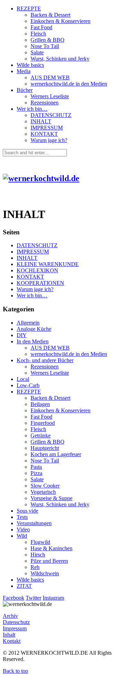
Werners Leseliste (50, 96)
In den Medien (33, 341)
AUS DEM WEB (50, 77)
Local (23, 379)
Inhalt (9, 635)
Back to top (15, 671)
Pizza (36, 473)
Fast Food (41, 27)
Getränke (41, 435)
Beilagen (40, 404)
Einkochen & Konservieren (60, 21)
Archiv (10, 616)
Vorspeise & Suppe (51, 498)
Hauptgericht (45, 448)
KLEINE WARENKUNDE (48, 264)
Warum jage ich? (49, 140)
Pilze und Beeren (49, 561)
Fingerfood (43, 423)
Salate (37, 52)
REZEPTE (29, 8)
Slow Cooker (45, 486)
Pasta (36, 467)
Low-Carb (28, 385)
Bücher (25, 90)
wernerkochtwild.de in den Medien (69, 84)
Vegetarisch (43, 492)
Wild (22, 536)
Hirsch (38, 555)
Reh (35, 567)
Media (24, 71)
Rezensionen (45, 103)
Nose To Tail (45, 46)
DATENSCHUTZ (51, 115)
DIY (22, 335)
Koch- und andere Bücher (45, 360)
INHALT (41, 121)
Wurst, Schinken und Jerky (60, 59)
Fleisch (38, 34)
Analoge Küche (34, 329)
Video (23, 529)
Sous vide (27, 511)
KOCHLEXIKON (37, 270)
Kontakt (11, 641)
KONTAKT (44, 134)
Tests (22, 517)
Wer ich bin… (32, 109)
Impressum (15, 628)
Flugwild (40, 542)
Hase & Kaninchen (51, 548)
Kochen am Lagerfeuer (56, 454)
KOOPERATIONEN (40, 283)
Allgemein (28, 323)
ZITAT (24, 586)
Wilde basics (30, 65)
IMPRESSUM (47, 128)
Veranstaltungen (34, 523)
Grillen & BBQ (47, 40)
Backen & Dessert (50, 15)
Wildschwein (45, 573)
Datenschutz (16, 622)
